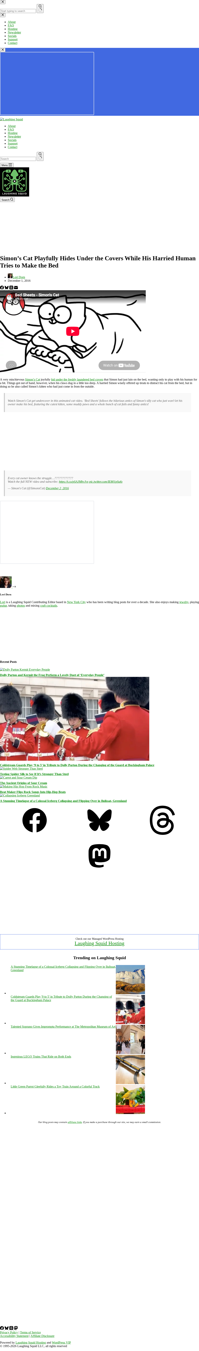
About (12, 126)
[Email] (16, 288)
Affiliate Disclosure (42, 1336)
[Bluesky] (7, 288)
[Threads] (11, 288)
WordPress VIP (61, 1342)
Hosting (12, 133)
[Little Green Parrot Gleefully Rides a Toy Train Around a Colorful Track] (130, 1113)
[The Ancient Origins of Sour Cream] (18, 777)
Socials (12, 140)
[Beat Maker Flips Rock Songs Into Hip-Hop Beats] (23, 786)
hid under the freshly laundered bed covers (77, 379)
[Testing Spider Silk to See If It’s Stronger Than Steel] (21, 768)
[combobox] (18, 159)
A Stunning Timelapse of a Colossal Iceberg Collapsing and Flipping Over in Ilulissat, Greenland (63, 801)
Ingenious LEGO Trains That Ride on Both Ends (41, 1056)
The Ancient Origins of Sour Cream (23, 783)
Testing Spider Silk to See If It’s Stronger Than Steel (34, 774)
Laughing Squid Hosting (99, 943)
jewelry (183, 602)
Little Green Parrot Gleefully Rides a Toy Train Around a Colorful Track (55, 1086)
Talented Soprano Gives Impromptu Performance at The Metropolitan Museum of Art (63, 1026)
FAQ (11, 129)
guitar (3, 605)
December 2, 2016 (57, 488)
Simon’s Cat (32, 379)
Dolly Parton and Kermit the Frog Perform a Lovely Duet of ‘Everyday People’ (52, 675)
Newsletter (14, 136)
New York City (76, 602)
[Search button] (40, 156)
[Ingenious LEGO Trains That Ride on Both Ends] (130, 1083)
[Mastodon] (99, 869)
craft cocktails (48, 605)
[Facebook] (2, 288)
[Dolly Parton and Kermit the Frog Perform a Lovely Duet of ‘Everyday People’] (25, 669)
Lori (2, 602)
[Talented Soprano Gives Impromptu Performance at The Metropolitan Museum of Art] (130, 1053)
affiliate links (75, 1122)
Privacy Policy (9, 1332)
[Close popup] (2, 50)
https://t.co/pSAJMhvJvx (73, 481)
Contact (12, 147)
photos (21, 605)
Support (12, 143)
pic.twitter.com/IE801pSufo (105, 481)
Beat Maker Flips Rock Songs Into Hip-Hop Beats (33, 792)
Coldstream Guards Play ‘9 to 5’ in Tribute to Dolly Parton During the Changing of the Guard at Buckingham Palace (77, 765)
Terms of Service (30, 1332)
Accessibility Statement (14, 1336)
